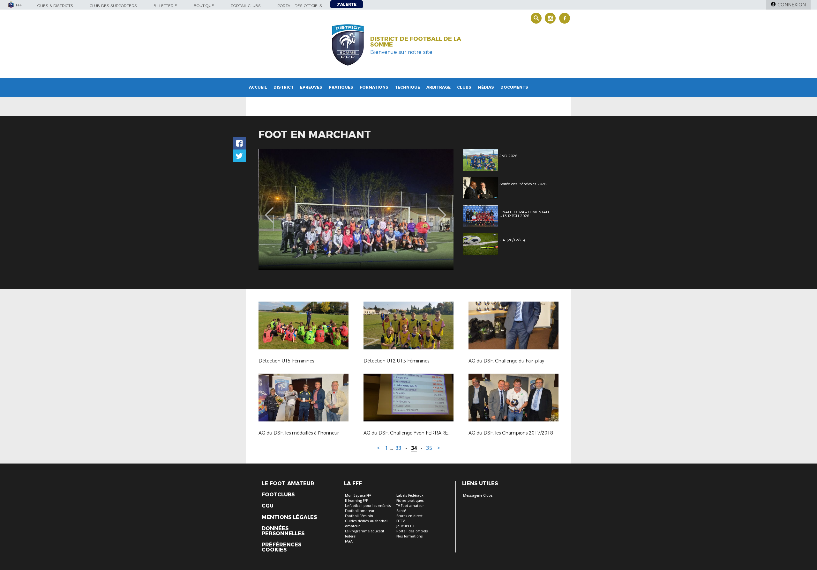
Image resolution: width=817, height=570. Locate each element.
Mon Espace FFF (358, 495)
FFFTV (400, 521)
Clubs (464, 87)
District (284, 87)
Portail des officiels (299, 5)
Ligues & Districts (53, 5)
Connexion (791, 5)
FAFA (349, 541)
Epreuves (311, 87)
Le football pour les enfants (368, 506)
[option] (356, 209)
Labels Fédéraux (409, 495)
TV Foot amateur (410, 506)
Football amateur (359, 511)
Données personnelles (283, 531)
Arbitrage (438, 87)
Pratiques (341, 87)
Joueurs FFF (405, 526)
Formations (374, 87)
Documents (514, 87)
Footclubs (278, 494)
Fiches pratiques (410, 501)
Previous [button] (269, 210)
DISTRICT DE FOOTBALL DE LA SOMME (415, 41)
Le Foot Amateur (288, 483)
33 (398, 448)
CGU (268, 505)
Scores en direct (409, 516)
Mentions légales (289, 517)
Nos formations (409, 536)
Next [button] (441, 210)
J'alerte (346, 4)
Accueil (258, 87)
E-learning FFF (356, 501)
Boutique (204, 5)
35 (429, 448)
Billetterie (165, 5)
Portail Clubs (246, 5)
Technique (407, 87)
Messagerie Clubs (478, 495)
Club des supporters (113, 5)
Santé (401, 511)
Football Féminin (359, 516)
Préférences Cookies (281, 547)
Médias (486, 87)
